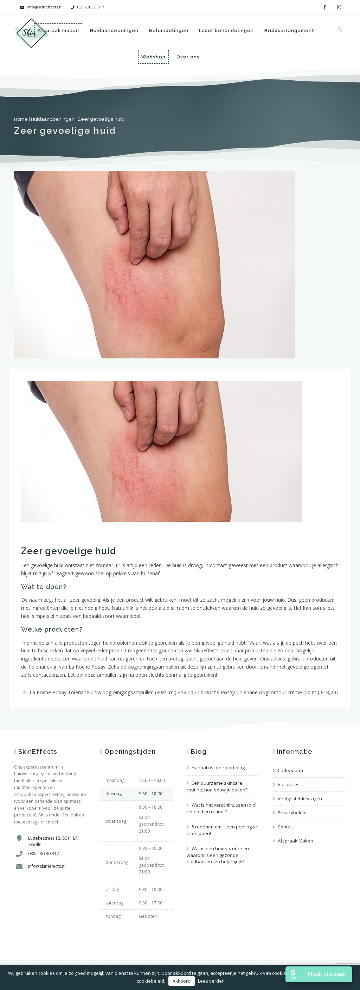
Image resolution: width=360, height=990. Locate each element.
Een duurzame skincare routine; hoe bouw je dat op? (217, 786)
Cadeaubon (290, 770)
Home (21, 119)
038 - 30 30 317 (90, 7)
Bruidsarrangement (289, 30)
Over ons (188, 56)
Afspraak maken (58, 30)
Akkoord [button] (182, 981)
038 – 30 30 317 (43, 854)
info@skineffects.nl (45, 7)
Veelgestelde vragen (300, 798)
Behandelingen (168, 30)
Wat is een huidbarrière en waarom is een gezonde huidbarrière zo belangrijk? (218, 855)
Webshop (153, 56)
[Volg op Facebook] (325, 7)
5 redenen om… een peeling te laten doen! (222, 830)
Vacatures (289, 784)
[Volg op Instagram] (339, 7)
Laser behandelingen (226, 30)
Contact (286, 826)
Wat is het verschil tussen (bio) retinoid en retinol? (221, 808)
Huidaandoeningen (114, 30)
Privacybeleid (292, 812)
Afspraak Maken (295, 841)
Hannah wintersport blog (218, 767)
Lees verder (211, 981)
